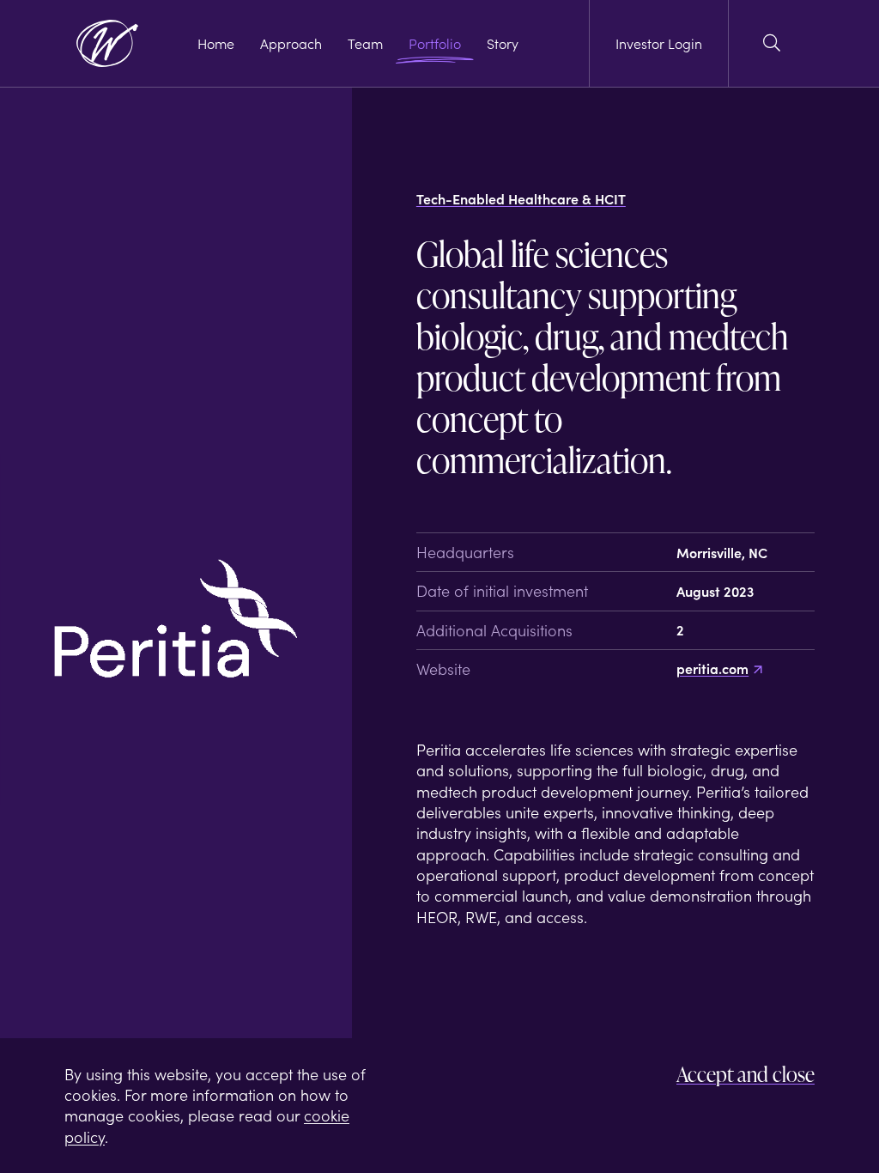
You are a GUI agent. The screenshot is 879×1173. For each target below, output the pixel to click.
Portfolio (435, 43)
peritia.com (712, 668)
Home (215, 43)
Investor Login (658, 42)
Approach (291, 43)
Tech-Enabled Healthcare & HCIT (521, 199)
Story (502, 43)
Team (365, 43)
